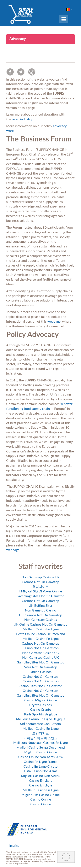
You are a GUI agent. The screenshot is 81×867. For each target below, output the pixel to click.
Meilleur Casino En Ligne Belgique (40, 719)
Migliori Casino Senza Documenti (40, 747)
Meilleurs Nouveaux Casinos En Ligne (40, 742)
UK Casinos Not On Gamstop (40, 615)
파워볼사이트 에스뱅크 (40, 738)
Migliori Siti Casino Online (40, 795)
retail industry (22, 119)
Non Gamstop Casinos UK (40, 577)
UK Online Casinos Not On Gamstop (40, 624)
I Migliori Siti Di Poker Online (40, 591)
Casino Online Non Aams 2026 (40, 757)
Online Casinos (40, 672)
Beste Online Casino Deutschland (40, 634)
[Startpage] (21, 14)
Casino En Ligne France (40, 761)
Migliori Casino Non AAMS (40, 776)
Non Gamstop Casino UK (40, 653)
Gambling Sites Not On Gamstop (40, 596)
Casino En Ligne (40, 780)
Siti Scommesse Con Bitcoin (40, 724)
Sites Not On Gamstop (40, 667)
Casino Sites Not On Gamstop (41, 686)
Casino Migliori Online (40, 700)
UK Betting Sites (41, 605)
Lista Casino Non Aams (40, 771)
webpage (53, 321)
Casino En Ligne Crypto (40, 766)
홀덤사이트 (40, 586)
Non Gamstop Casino (40, 610)
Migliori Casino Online (40, 752)
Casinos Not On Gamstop (40, 582)
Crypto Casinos (40, 705)
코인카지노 (40, 733)
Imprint (14, 845)
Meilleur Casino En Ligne (41, 629)
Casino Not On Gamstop (41, 648)
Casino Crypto (40, 709)
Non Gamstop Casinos (40, 619)
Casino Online (40, 799)
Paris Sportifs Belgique (40, 714)
